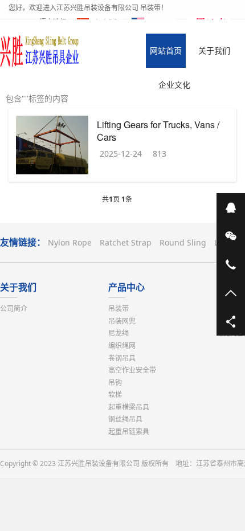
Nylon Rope (70, 242)
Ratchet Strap (126, 242)
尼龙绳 (118, 333)
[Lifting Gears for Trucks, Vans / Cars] (52, 146)
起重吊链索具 (128, 431)
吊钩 (115, 382)
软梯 (115, 394)
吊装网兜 (122, 321)
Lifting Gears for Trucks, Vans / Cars (158, 131)
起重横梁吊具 (128, 407)
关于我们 (18, 287)
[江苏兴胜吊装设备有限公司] (40, 51)
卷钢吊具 (122, 358)
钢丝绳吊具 (125, 419)
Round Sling (183, 242)
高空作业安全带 (132, 370)
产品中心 (126, 287)
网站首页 (166, 50)
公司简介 (13, 308)
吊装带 (118, 308)
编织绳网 (122, 345)
